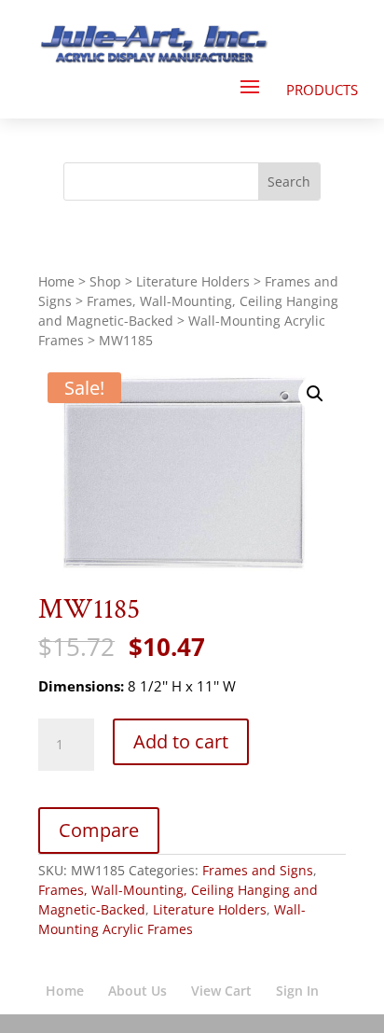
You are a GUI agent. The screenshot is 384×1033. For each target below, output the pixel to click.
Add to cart (180, 741)
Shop (105, 281)
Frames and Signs (257, 870)
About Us (137, 990)
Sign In (297, 990)
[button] (315, 394)
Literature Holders (193, 281)
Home (56, 281)
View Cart (221, 990)
